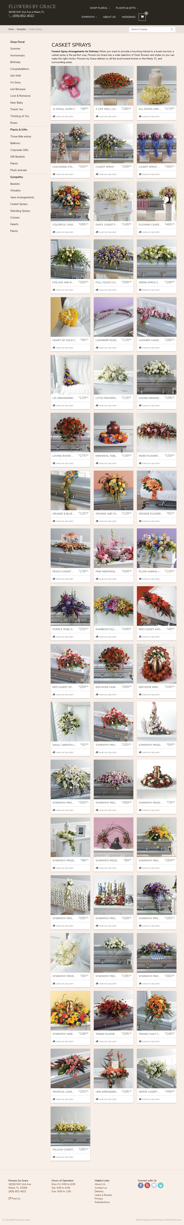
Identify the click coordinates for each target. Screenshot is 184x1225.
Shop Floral (99, 8)
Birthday (15, 62)
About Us (109, 17)
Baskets (15, 184)
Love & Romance (20, 96)
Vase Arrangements (22, 197)
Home (11, 29)
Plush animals (18, 170)
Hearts (14, 224)
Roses (13, 123)
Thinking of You (19, 116)
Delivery (99, 1191)
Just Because (18, 89)
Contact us (101, 1188)
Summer (15, 48)
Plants (14, 163)
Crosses (15, 217)
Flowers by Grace (32, 6)
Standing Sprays (20, 211)
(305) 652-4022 (23, 16)
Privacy (99, 1198)
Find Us (15, 1198)
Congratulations (19, 69)
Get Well (15, 75)
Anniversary (17, 55)
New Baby (16, 102)
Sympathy (88, 17)
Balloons (15, 143)
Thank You (16, 109)
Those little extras (20, 136)
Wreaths (15, 190)
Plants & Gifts (126, 8)
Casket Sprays (18, 204)
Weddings (128, 17)
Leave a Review (103, 1195)
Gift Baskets (17, 156)
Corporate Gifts (19, 150)
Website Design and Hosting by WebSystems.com (158, 1220)
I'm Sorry (15, 82)
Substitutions (102, 1202)
